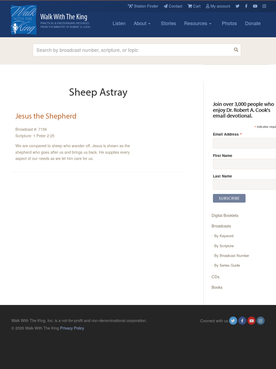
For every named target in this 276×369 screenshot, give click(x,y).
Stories (168, 22)
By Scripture (224, 245)
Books (217, 287)
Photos (229, 22)
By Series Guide (227, 265)
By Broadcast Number (231, 255)
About (141, 22)
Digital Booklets (225, 215)
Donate (253, 22)
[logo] (36, 19)
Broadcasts (221, 226)
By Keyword (223, 235)
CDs (215, 276)
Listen (119, 22)
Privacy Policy (72, 328)
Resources (196, 22)
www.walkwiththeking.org (243, 328)
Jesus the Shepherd (46, 115)
